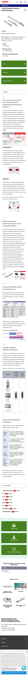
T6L (7, 505)
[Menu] (25, 2)
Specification (5, 571)
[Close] (26, 651)
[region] (14, 662)
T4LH (7, 496)
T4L (7, 493)
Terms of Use (4, 646)
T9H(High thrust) (10, 511)
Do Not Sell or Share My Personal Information (14, 672)
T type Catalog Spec (11, 490)
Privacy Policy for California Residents (9, 668)
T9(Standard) (9, 508)
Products (3, 642)
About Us (3, 638)
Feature (4, 568)
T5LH (7, 502)
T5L (7, 499)
